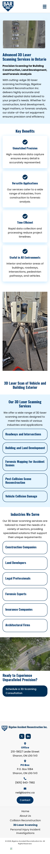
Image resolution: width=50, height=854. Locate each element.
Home (25, 811)
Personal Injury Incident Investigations (25, 831)
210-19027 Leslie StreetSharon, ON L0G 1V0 (25, 753)
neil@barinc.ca (25, 792)
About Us (25, 816)
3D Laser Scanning (25, 825)
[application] (25, 331)
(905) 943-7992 (25, 782)
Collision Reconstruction (25, 820)
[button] (21, 736)
